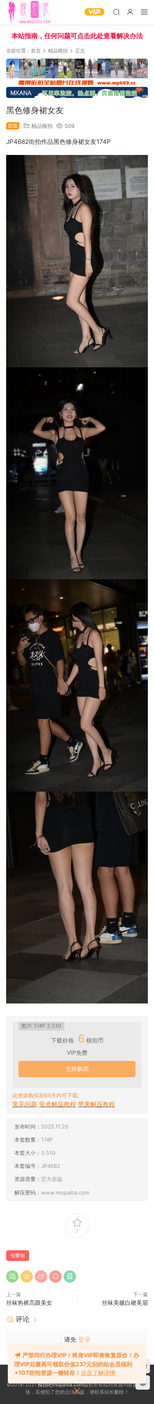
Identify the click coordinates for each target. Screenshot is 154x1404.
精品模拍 (42, 126)
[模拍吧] (30, 12)
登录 (84, 1339)
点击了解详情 (98, 1372)
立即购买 (77, 1068)
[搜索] (116, 12)
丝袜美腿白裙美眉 (125, 1302)
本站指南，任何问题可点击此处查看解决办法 (77, 36)
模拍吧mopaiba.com (60, 1384)
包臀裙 (17, 1255)
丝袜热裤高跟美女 (29, 1302)
